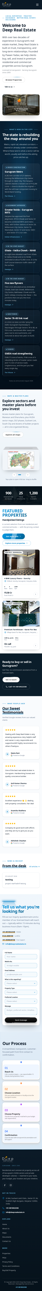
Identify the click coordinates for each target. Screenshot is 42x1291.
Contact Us (6, 1241)
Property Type (10, 988)
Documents (6, 1237)
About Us (5, 1228)
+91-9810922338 (12, 1208)
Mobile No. (8, 962)
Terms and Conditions (10, 1266)
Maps (4, 1233)
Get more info (12, 536)
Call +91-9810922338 (18, 686)
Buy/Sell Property (9, 1270)
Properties (6, 1253)
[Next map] (28, 475)
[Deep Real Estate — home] (6, 4)
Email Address (10, 970)
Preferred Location (11, 997)
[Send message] (21, 1020)
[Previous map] (14, 475)
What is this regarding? (13, 979)
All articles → (34, 866)
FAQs (4, 1258)
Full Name (8, 953)
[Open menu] (37, 4)
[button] (21, 460)
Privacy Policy (7, 1262)
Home (4, 1224)
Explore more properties (15, 543)
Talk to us (8, 87)
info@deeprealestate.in (15, 944)
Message (8, 1006)
